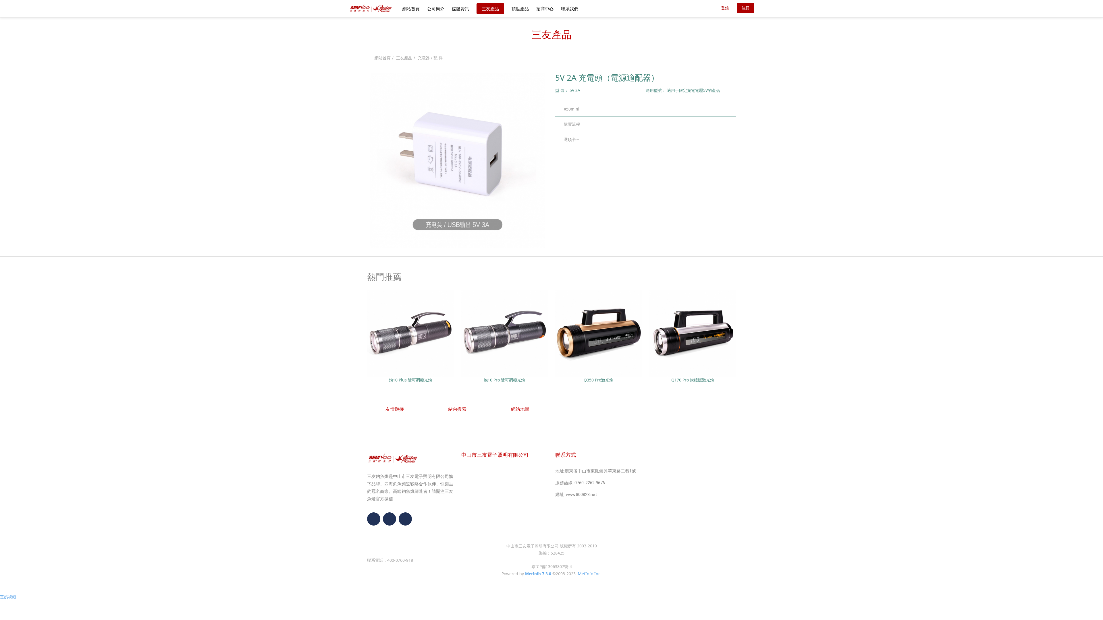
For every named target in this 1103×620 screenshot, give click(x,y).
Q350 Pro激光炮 (598, 380)
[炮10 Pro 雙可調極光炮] (504, 333)
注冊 (746, 8)
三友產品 (490, 8)
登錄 (725, 8)
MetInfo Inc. (589, 573)
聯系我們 (569, 8)
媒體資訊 (460, 8)
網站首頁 (411, 8)
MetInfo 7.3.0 (538, 573)
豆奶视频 (8, 597)
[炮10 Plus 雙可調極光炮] (410, 333)
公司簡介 (435, 8)
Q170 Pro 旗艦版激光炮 (692, 380)
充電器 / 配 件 (430, 58)
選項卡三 (572, 139)
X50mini (571, 109)
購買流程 (572, 124)
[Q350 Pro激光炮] (598, 333)
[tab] (645, 109)
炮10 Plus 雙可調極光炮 (410, 380)
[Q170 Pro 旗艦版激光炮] (692, 333)
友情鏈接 (394, 409)
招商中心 (545, 8)
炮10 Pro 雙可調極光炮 (504, 380)
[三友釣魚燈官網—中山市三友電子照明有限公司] (371, 8)
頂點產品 (520, 8)
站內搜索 (457, 409)
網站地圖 (520, 409)
